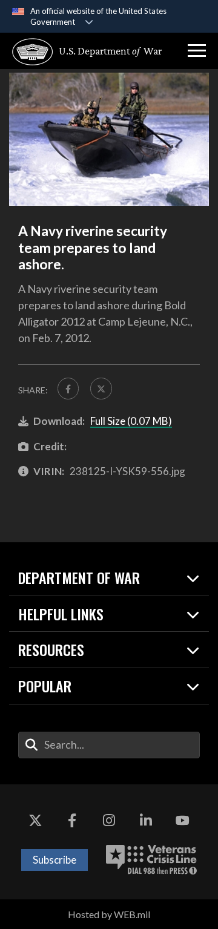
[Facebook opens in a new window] (72, 821)
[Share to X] (100, 388)
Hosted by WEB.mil (109, 914)
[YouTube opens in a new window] (183, 821)
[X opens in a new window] (35, 821)
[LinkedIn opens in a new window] (146, 821)
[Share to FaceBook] (68, 388)
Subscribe (54, 859)
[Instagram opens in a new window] (109, 821)
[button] (197, 50)
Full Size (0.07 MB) (131, 421)
